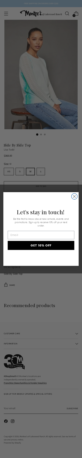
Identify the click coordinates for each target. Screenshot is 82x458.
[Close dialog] (74, 196)
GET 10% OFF (41, 245)
